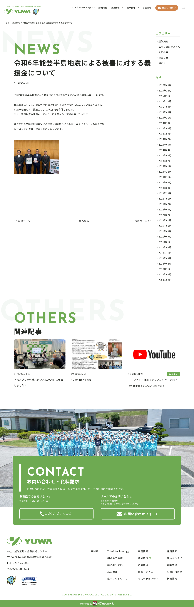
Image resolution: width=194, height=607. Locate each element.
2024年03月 (165, 155)
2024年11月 (165, 117)
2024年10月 (165, 123)
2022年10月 (165, 193)
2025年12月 (165, 90)
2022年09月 (165, 198)
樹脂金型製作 (115, 558)
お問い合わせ (169, 7)
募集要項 (172, 565)
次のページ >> (143, 221)
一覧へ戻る (82, 221)
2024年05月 (165, 144)
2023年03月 (165, 187)
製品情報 (143, 558)
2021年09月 (165, 225)
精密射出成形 (115, 565)
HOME (95, 551)
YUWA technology (118, 551)
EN (188, 7)
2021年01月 (165, 242)
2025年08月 (165, 106)
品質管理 (112, 572)
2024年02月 (165, 160)
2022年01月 (165, 220)
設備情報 (102, 7)
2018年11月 (165, 252)
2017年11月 (165, 269)
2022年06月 (165, 204)
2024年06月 (165, 139)
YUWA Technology (81, 8)
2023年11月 (165, 177)
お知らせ (163, 57)
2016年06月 (165, 274)
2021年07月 (165, 236)
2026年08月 (165, 85)
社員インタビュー (177, 558)
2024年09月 (165, 128)
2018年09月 (165, 258)
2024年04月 (165, 150)
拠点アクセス (145, 572)
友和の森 (163, 52)
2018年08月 (165, 263)
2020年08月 (165, 247)
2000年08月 (165, 279)
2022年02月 (165, 215)
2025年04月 (165, 112)
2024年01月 (165, 166)
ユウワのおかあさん (169, 46)
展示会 (162, 63)
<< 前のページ (22, 221)
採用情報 (131, 7)
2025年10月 (165, 101)
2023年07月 (165, 182)
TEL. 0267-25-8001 (18, 563)
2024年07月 (165, 133)
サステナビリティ (148, 578)
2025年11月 (165, 96)
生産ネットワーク (117, 578)
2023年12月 (165, 171)
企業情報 (115, 7)
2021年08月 (165, 231)
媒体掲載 (163, 41)
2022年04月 (165, 209)
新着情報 (147, 7)
